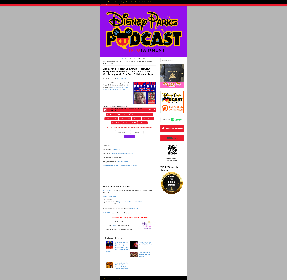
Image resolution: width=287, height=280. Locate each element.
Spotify (137, 118)
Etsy (107, 5)
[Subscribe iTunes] (172, 138)
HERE (115, 225)
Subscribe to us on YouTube (130, 122)
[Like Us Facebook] (172, 128)
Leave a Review (138, 114)
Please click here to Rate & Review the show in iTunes (120, 166)
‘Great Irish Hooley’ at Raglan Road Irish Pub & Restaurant (145, 254)
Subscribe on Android (112, 118)
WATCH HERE (134, 209)
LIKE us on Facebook (148, 118)
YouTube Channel (122, 162)
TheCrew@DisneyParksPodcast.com (121, 153)
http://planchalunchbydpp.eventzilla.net (130, 202)
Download (148, 114)
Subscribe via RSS (125, 118)
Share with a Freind (125, 114)
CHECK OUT (106, 213)
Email (142, 122)
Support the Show (116, 122)
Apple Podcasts (112, 114)
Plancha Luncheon (109, 196)
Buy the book (107, 190)
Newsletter (116, 149)
